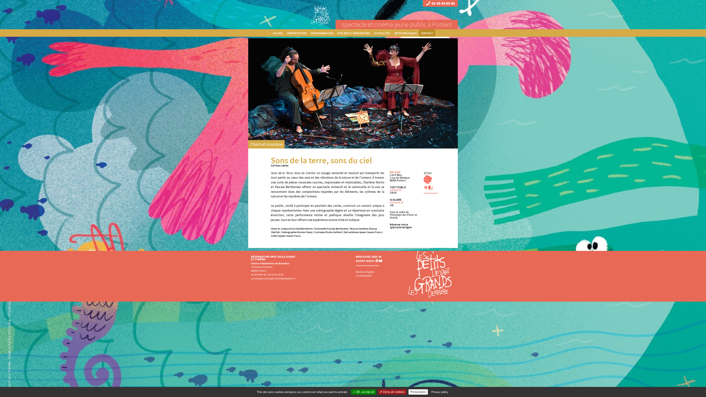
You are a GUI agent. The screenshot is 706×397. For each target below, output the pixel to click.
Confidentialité (364, 275)
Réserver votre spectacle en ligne (401, 226)
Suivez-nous (365, 261)
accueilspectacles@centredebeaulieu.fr (273, 278)
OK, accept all (364, 392)
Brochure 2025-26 (368, 256)
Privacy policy (439, 392)
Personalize (418, 392)
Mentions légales (365, 271)
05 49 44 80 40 (443, 3)
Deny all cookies (393, 392)
